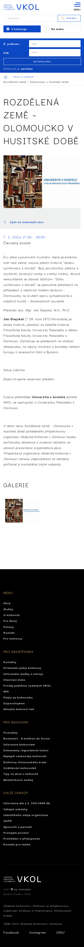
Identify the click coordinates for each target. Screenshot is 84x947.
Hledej (72, 18)
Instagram (37, 932)
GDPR (7, 820)
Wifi (6, 691)
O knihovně (11, 615)
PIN (6, 52)
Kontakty (10, 662)
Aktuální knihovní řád (18, 709)
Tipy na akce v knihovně (20, 773)
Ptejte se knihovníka (18, 697)
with (17, 889)
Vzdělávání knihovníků (19, 768)
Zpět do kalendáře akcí (27, 222)
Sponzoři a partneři (17, 826)
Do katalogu (42, 61)
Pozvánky (10, 732)
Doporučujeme (14, 703)
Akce (7, 603)
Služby (8, 609)
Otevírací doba (14, 679)
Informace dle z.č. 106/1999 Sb (26, 803)
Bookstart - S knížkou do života (26, 738)
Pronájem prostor (16, 832)
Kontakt (9, 632)
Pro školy (10, 620)
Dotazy (8, 626)
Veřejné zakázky (15, 809)
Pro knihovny (13, 638)
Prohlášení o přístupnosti (21, 838)
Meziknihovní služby (18, 779)
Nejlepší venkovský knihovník (25, 756)
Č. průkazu (11, 43)
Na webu (57, 29)
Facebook (11, 932)
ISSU (60, 932)
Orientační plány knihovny (22, 667)
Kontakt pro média (17, 844)
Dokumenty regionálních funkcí (25, 750)
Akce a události (24, 76)
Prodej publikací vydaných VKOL (27, 685)
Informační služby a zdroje (23, 673)
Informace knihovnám (19, 744)
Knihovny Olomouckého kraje (24, 762)
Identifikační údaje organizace (25, 815)
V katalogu (19, 29)
